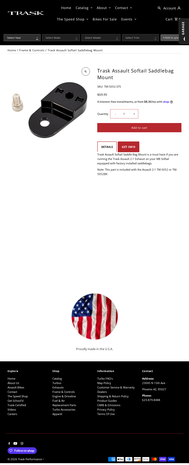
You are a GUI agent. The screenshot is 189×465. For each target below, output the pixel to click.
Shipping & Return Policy (113, 396)
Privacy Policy (106, 409)
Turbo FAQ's (105, 378)
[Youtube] (15, 443)
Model (84, 31)
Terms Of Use (106, 414)
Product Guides (107, 400)
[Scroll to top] (181, 455)
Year (6, 31)
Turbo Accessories (63, 409)
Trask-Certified (17, 405)
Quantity (102, 114)
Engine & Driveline (64, 396)
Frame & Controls (31, 50)
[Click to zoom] (86, 71)
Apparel (57, 414)
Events (127, 19)
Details (107, 147)
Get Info (128, 147)
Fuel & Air (58, 400)
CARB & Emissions (108, 405)
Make (45, 31)
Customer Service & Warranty (116, 387)
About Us (13, 383)
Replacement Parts (64, 405)
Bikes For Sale (105, 19)
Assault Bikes (16, 387)
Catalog (82, 8)
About (102, 8)
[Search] (159, 7)
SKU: (100, 86)
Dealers (102, 392)
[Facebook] (9, 443)
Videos (12, 409)
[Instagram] (21, 443)
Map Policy (104, 383)
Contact (121, 8)
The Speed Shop (71, 19)
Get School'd (15, 400)
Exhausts (58, 387)
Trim (124, 31)
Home (66, 8)
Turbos (56, 383)
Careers (12, 414)
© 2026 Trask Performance (25, 459)
